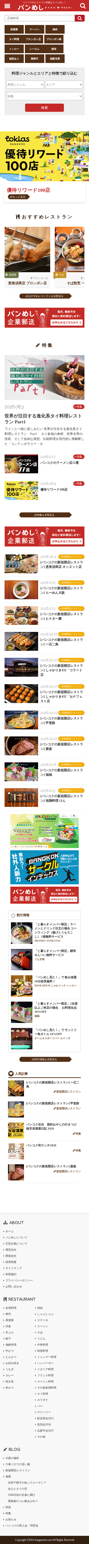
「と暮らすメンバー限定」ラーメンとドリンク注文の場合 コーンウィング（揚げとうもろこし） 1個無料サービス (55, 932)
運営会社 (10, 1249)
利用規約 (10, 1274)
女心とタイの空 (17, 1488)
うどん (41, 1338)
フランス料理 (45, 1375)
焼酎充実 (55, 58)
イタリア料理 (45, 1369)
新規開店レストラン (72, 556)
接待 (53, 48)
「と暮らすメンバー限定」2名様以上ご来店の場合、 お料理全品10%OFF (56, 1009)
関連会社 (10, 1255)
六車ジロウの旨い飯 (17, 1464)
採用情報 (10, 1262)
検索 (44, 108)
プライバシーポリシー (19, 1280)
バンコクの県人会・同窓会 (21, 1525)
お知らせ (10, 1519)
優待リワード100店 (54, 489)
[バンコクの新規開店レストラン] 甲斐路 (52, 1103)
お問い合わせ (13, 1286)
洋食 (8, 1326)
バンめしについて (16, 1237)
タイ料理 (14, 39)
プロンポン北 (33, 39)
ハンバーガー (45, 1363)
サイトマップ (13, 1268)
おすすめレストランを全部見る (45, 296)
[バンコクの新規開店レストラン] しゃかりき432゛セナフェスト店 (61, 696)
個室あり (14, 58)
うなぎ (9, 1369)
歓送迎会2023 (45, 1418)
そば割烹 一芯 (77, 283)
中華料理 (42, 1344)
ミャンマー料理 (46, 1357)
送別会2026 (44, 1424)
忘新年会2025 (45, 1430)
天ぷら (9, 1332)
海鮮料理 (10, 1344)
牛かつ (9, 1350)
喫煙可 (34, 58)
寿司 (8, 1314)
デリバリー (44, 1412)
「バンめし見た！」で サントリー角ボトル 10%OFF (55, 1034)
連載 (8, 1476)
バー (40, 1406)
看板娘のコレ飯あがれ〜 (23, 1501)
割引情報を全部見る (45, 1059)
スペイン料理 (45, 1381)
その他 (41, 1436)
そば (61, 274)
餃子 (8, 1338)
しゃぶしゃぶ (45, 1314)
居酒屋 (14, 29)
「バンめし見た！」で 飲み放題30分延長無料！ (55, 981)
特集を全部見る (46, 515)
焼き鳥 (9, 1381)
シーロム (34, 48)
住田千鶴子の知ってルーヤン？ (27, 1482)
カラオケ (42, 1400)
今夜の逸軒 (12, 1458)
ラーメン (34, 29)
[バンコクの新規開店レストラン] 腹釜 (51, 1166)
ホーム (9, 1231)
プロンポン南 (53, 39)
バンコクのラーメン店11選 (59, 462)
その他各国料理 (46, 1387)
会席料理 (10, 1308)
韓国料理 (42, 1350)
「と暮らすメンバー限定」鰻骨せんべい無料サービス (55, 954)
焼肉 (55, 29)
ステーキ (42, 1320)
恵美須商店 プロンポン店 (27, 283)
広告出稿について (16, 1243)
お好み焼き (12, 1363)
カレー (9, 1375)
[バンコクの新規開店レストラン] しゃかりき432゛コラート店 (61, 670)
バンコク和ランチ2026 (41, 1145)
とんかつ (10, 1357)
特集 (79, 406)
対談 (8, 1507)
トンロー (14, 48)
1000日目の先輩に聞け (21, 1495)
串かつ (9, 1387)
